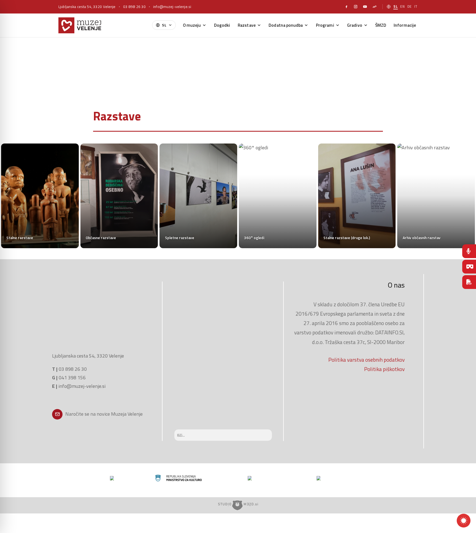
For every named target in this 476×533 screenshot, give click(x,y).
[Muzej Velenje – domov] (79, 25)
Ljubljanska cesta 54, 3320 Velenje (87, 6)
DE (409, 6)
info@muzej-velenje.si (172, 6)
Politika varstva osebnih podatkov (366, 360)
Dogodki (222, 25)
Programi (325, 25)
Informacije (405, 25)
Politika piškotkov (384, 369)
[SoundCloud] (374, 6)
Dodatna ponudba (286, 25)
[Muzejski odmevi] (469, 251)
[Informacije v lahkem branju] (469, 282)
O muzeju (192, 25)
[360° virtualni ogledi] (469, 267)
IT (416, 6)
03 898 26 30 (134, 6)
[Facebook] (346, 6)
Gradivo (354, 25)
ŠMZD (380, 25)
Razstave (247, 25)
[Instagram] (355, 6)
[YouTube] (365, 6)
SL (395, 6)
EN (402, 6)
